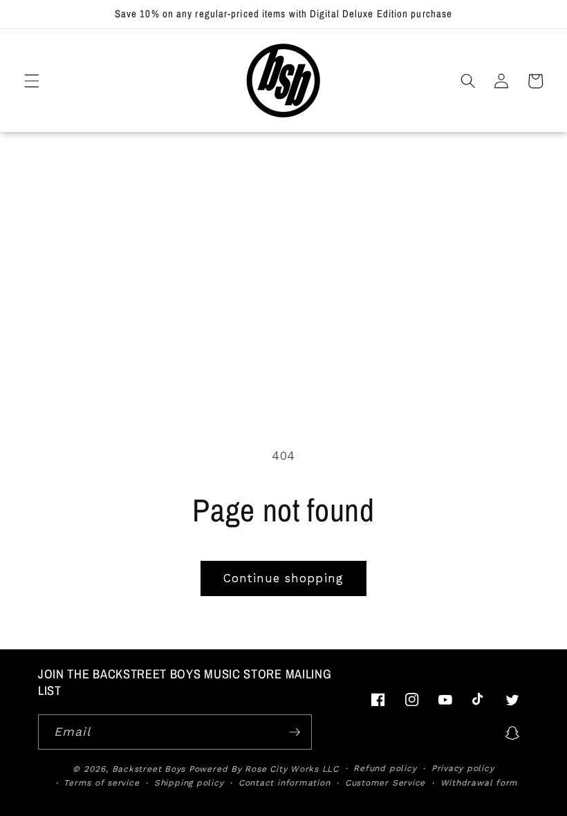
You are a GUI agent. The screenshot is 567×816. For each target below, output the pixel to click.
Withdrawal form (479, 783)
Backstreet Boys (149, 769)
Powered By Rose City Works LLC (264, 769)
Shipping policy (189, 783)
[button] (31, 81)
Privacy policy (462, 768)
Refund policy (384, 768)
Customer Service (385, 783)
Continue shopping (283, 578)
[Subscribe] (294, 732)
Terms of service (101, 783)
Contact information (285, 783)
